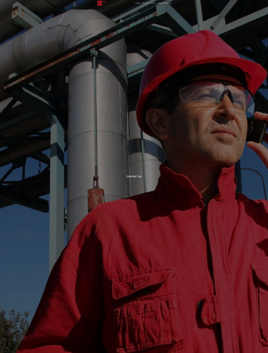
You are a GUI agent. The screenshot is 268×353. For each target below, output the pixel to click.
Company (137, 3)
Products (153, 3)
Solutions (145, 3)
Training (160, 3)
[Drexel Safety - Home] (108, 3)
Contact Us (167, 3)
